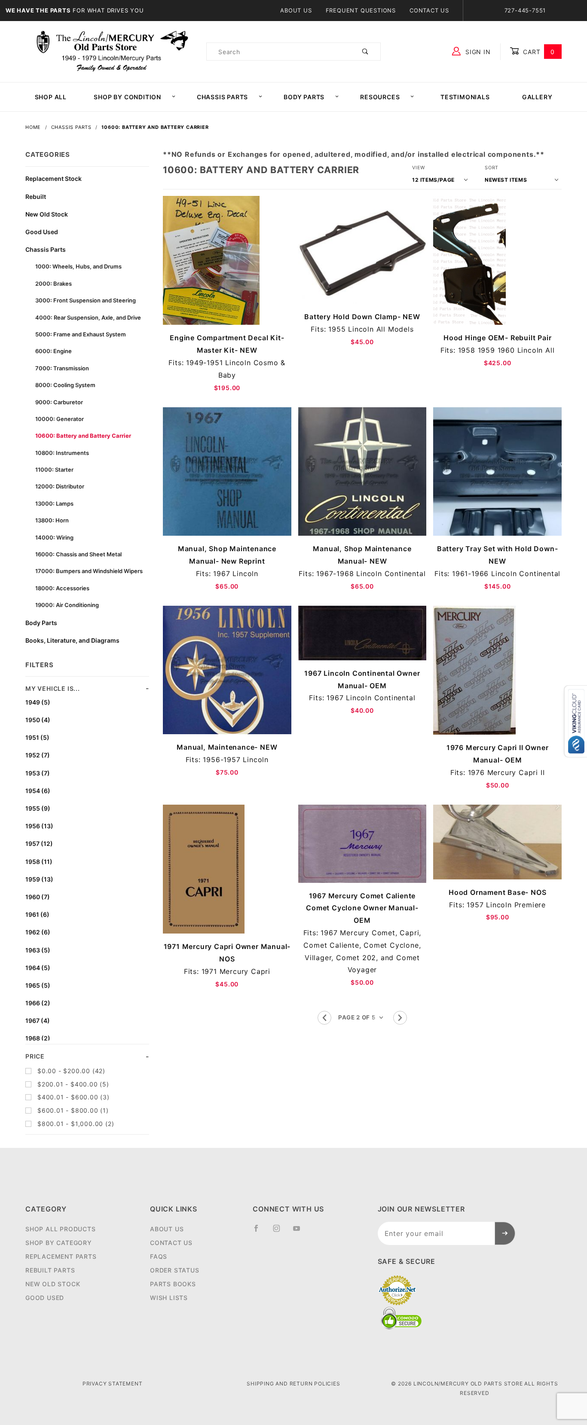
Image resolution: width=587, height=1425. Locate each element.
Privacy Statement (113, 1383)
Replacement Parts (61, 1256)
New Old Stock (46, 214)
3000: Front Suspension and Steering (85, 300)
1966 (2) (37, 1003)
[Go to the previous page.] (324, 1018)
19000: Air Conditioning (67, 604)
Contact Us (429, 10)
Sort (491, 168)
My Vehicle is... (52, 688)
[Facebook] (260, 1232)
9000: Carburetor (59, 402)
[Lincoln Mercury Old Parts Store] (112, 51)
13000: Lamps (54, 503)
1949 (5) (37, 702)
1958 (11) (38, 861)
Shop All (51, 97)
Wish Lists (169, 1297)
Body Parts (304, 97)
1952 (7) (37, 755)
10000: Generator (59, 418)
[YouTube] (300, 1232)
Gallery (537, 97)
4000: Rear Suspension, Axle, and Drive (88, 317)
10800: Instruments (62, 452)
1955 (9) (37, 808)
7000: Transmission (62, 368)
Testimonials (465, 97)
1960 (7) (37, 896)
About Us (296, 10)
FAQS (158, 1256)
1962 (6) (37, 932)
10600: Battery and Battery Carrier (83, 435)
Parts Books (173, 1284)
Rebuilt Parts (50, 1270)
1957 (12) (39, 843)
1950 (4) (37, 719)
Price (35, 1056)
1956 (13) (39, 826)
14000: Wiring (54, 537)
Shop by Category (58, 1242)
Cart (538, 51)
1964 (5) (37, 967)
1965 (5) (37, 985)
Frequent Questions (361, 10)
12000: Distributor (59, 486)
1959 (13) (39, 879)
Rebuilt (35, 196)
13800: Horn (52, 520)
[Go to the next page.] (400, 1018)
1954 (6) (37, 790)
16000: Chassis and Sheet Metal (78, 554)
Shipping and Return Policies (293, 1383)
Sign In (476, 51)
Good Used (41, 231)
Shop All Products (60, 1229)
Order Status (174, 1270)
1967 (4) (37, 1020)
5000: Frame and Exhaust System (80, 334)
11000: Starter (54, 469)
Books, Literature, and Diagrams (72, 640)
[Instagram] (280, 1232)
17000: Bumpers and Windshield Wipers (89, 571)
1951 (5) (37, 737)
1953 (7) (37, 773)
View (418, 168)
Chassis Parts (222, 97)
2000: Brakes (53, 283)
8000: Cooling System (65, 384)
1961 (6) (37, 914)
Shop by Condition (127, 97)
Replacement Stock (53, 178)
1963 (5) (37, 950)
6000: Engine (53, 351)
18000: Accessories (62, 588)
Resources (380, 97)
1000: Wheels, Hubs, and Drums (78, 266)
